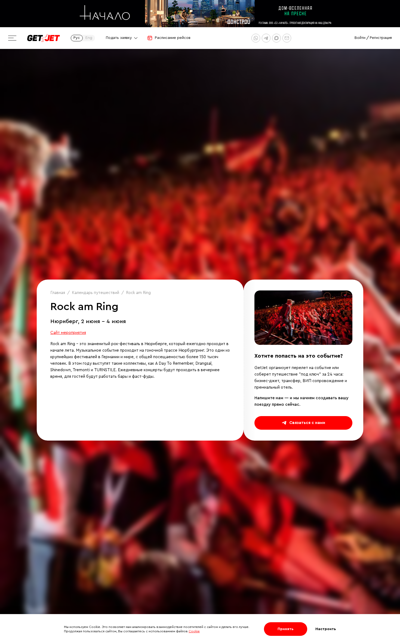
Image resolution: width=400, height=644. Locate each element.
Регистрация (381, 38)
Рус (76, 38)
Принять (286, 629)
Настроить (325, 629)
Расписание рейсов (172, 38)
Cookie (194, 631)
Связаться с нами (307, 423)
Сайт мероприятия (68, 333)
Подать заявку (119, 38)
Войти (360, 38)
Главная (57, 293)
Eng (88, 38)
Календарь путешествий (95, 293)
